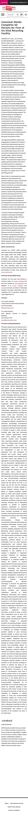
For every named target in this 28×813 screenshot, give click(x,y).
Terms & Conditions (14, 810)
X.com (14, 285)
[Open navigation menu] (2, 14)
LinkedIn (20, 285)
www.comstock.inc (6, 272)
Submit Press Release (14, 807)
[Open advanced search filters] (21, 14)
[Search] (18, 14)
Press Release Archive (16, 803)
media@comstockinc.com (9, 320)
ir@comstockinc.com (7, 308)
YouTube (4, 288)
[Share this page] (26, 14)
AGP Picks (4, 2)
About (6, 803)
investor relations (18, 281)
